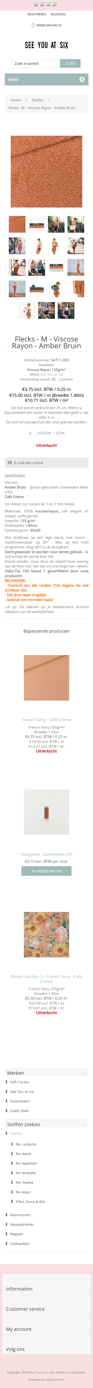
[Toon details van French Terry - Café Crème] (46, 678)
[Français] (49, 6)
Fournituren (20, 1215)
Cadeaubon (20, 1244)
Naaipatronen (22, 1224)
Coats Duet (19, 1111)
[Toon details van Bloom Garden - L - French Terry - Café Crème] (46, 935)
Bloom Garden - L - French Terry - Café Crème (46, 979)
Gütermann (20, 1101)
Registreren (37, 14)
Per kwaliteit (26, 1163)
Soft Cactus (20, 1082)
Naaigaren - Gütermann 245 (46, 854)
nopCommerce (55, 1379)
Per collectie (26, 1144)
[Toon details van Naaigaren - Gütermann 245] (46, 812)
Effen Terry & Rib (30, 1202)
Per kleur (23, 1192)
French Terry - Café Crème (46, 719)
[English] (37, 6)
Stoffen (16, 1133)
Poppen (16, 1234)
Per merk (23, 1154)
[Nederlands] (43, 6)
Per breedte (26, 1173)
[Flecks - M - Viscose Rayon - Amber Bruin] (17, 224)
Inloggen (58, 14)
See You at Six (52, 374)
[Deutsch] (56, 6)
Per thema (24, 1182)
